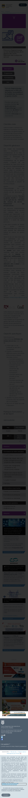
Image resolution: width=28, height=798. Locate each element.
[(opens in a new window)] (3, 735)
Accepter (6, 795)
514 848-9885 (9, 732)
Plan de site (13, 751)
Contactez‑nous (22, 746)
